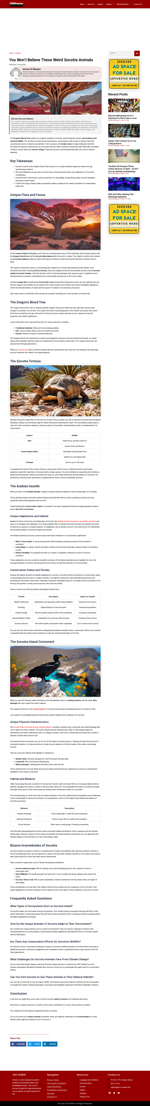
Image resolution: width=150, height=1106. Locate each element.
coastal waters (39, 709)
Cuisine (100, 4)
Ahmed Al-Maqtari (32, 69)
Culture (109, 4)
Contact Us (138, 4)
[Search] (137, 53)
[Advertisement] (75, 24)
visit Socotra (23, 350)
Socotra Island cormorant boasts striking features (33, 727)
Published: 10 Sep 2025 (17, 65)
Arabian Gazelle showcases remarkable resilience (77, 521)
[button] (18, 1044)
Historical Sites (122, 4)
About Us (90, 4)
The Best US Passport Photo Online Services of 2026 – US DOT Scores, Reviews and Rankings (123, 169)
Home (82, 4)
